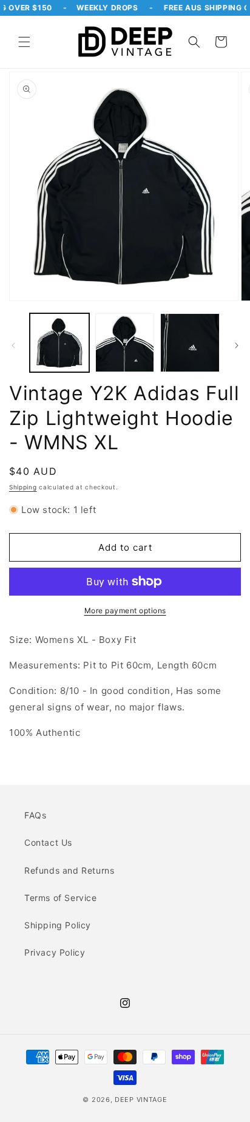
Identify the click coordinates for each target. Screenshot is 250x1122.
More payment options (125, 610)
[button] (24, 42)
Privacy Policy (54, 952)
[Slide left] (13, 345)
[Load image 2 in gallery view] (125, 343)
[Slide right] (236, 345)
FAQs (35, 815)
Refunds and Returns (69, 870)
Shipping (23, 487)
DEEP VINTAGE (141, 1099)
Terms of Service (60, 897)
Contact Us (48, 842)
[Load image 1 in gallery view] (59, 343)
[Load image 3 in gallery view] (190, 343)
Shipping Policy (57, 925)
